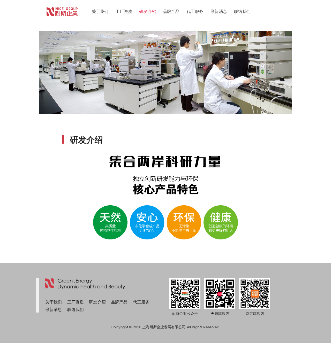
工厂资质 (124, 11)
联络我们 (242, 11)
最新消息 (218, 11)
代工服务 (195, 11)
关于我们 (100, 11)
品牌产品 (171, 11)
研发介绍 (147, 11)
